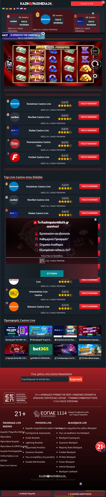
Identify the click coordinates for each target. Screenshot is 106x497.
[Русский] (18, 9)
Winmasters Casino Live (38, 280)
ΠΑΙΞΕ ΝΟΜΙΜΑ (89, 103)
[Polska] (21, 9)
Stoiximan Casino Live (39, 103)
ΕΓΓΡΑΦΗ (52, 273)
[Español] (10, 9)
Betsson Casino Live (38, 306)
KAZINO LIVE (86, 3)
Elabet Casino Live (39, 130)
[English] (7, 9)
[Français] (14, 9)
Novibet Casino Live (39, 117)
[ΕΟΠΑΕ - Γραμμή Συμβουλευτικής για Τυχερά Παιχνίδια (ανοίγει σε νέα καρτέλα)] (61, 413)
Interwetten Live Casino (38, 293)
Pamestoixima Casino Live (39, 144)
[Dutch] (25, 9)
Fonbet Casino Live (38, 157)
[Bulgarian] (3, 9)
